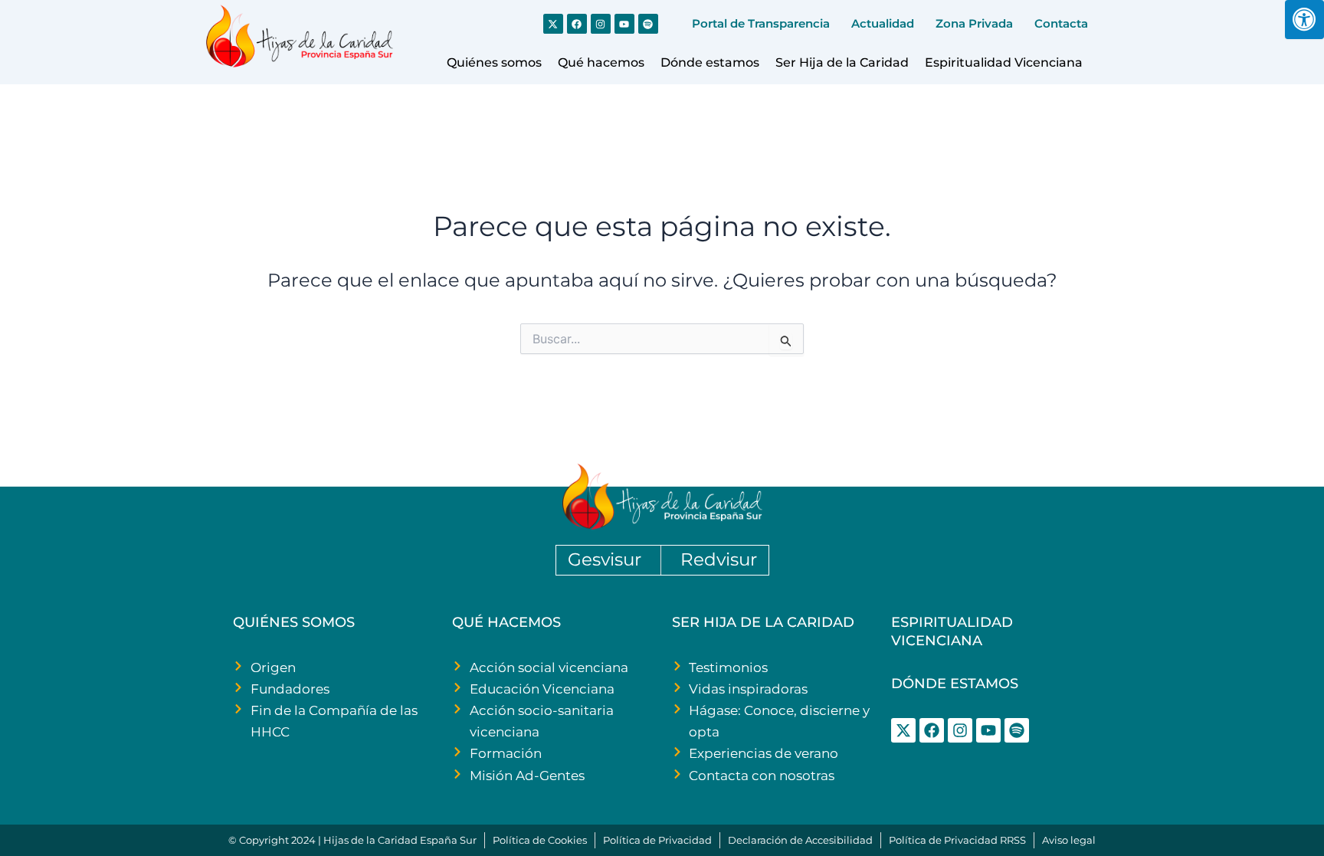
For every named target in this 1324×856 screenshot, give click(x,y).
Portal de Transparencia (761, 23)
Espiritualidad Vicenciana (1004, 62)
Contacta (1061, 23)
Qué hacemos (601, 62)
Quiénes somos (494, 62)
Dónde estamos (709, 62)
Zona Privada (974, 23)
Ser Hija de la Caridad (842, 62)
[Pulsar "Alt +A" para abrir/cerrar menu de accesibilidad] (1304, 19)
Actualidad (882, 23)
